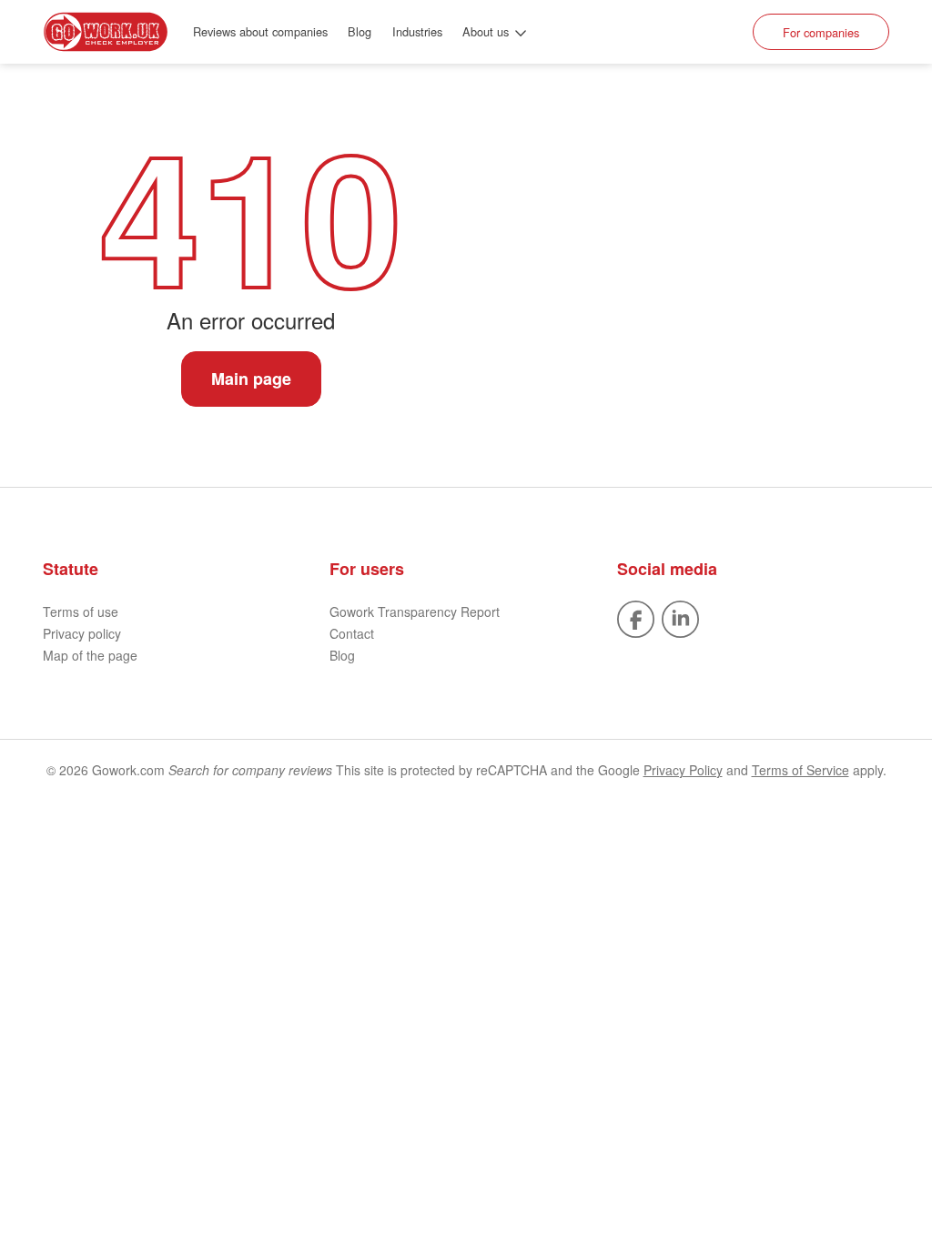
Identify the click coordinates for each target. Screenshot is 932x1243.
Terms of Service (800, 770)
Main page (251, 378)
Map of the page (90, 655)
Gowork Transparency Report (414, 611)
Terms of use (80, 611)
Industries (417, 31)
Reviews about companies (260, 31)
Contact (351, 633)
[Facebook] (635, 617)
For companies (821, 32)
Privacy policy (82, 633)
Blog (359, 31)
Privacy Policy (683, 770)
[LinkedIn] (680, 617)
